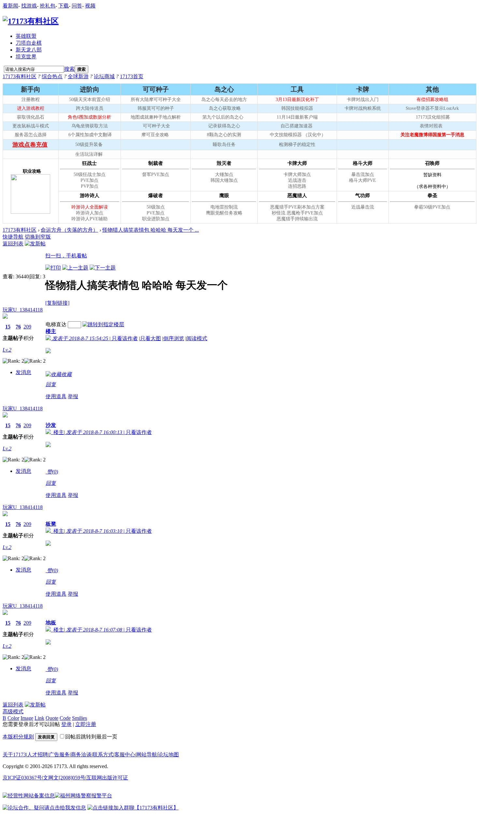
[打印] (53, 267)
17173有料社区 (19, 76)
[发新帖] (35, 243)
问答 (77, 5)
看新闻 (10, 5)
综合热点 (52, 76)
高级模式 (13, 711)
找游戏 (29, 5)
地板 (51, 622)
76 (18, 326)
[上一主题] (75, 267)
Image (27, 718)
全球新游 (78, 76)
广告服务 (59, 754)
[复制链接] (57, 303)
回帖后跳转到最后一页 (91, 736)
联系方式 (103, 754)
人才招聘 (37, 754)
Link (39, 718)
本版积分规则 (18, 736)
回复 (51, 384)
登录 (66, 724)
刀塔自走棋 (29, 43)
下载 (63, 5)
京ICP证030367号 (22, 777)
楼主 (51, 331)
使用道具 (56, 396)
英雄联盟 (26, 36)
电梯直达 (56, 324)
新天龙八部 (29, 49)
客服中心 (124, 754)
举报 (73, 396)
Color (13, 718)
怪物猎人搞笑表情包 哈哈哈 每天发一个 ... (150, 230)
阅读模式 (196, 338)
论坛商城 (104, 76)
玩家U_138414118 (23, 310)
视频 (90, 5)
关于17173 (14, 754)
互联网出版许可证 (107, 777)
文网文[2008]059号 (64, 777)
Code (65, 718)
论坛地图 (168, 754)
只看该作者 (125, 338)
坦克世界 (26, 56)
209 (27, 326)
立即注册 (85, 724)
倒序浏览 (173, 338)
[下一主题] (103, 267)
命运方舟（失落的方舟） (69, 230)
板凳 (51, 524)
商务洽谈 (81, 754)
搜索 (69, 69)
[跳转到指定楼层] (103, 324)
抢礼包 (47, 5)
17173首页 (131, 76)
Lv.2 (7, 350)
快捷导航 (13, 237)
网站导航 (146, 754)
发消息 (23, 372)
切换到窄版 (38, 237)
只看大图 (150, 338)
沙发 (51, 425)
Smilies (79, 718)
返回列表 (13, 243)
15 (7, 326)
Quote (52, 718)
